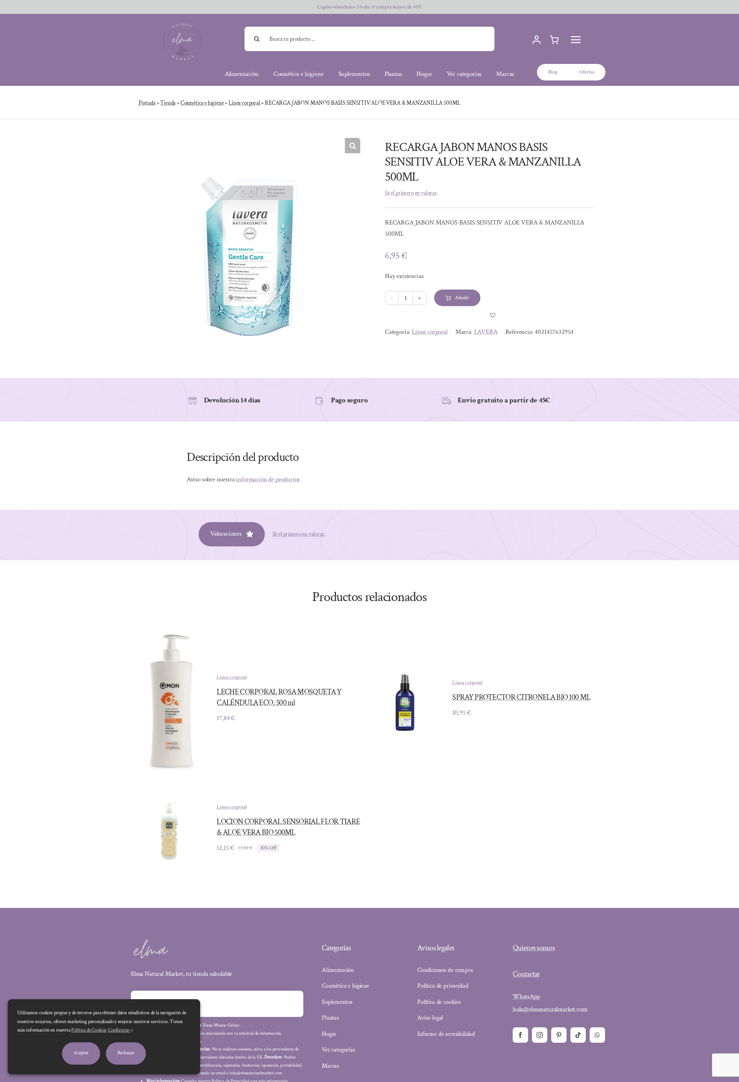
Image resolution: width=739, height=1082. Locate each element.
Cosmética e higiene (202, 103)
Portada (147, 103)
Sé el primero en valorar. (411, 193)
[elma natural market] (182, 22)
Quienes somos (534, 948)
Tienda (168, 103)
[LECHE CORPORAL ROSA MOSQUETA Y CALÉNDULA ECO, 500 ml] (169, 635)
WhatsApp (526, 996)
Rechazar (125, 1053)
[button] (352, 145)
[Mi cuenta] (536, 40)
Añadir (462, 297)
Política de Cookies (89, 1030)
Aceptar (81, 1053)
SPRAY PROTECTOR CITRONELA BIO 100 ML (521, 697)
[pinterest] (559, 1035)
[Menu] (576, 39)
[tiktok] (578, 1035)
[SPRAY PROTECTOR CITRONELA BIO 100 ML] (405, 676)
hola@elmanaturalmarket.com (550, 1009)
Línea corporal (244, 103)
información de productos (268, 479)
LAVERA (486, 332)
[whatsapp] (597, 1035)
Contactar (526, 974)
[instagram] (539, 1035)
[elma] (150, 942)
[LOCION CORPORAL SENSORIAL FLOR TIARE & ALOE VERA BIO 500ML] (169, 796)
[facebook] (520, 1035)
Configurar (119, 1030)
